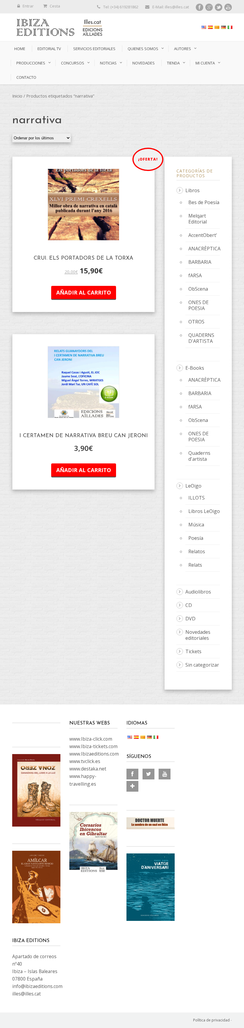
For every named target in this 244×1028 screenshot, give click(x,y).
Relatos (196, 551)
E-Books (194, 368)
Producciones (30, 63)
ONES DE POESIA (198, 305)
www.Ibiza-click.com (90, 739)
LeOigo (193, 486)
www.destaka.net (87, 768)
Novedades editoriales (197, 635)
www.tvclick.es (84, 761)
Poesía (195, 538)
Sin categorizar (202, 665)
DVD (190, 618)
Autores (182, 48)
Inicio (17, 96)
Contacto (26, 77)
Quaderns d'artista (199, 456)
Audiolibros (198, 591)
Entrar (28, 6)
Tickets (193, 651)
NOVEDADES (143, 63)
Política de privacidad (211, 1020)
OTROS (196, 321)
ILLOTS (196, 497)
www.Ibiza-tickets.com (93, 746)
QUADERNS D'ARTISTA (201, 338)
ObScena (198, 289)
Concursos (72, 63)
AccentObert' (202, 235)
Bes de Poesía (203, 202)
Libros (192, 190)
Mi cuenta (205, 63)
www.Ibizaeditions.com (94, 753)
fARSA (195, 275)
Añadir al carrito (83, 292)
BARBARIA (199, 262)
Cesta (55, 6)
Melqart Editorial (197, 218)
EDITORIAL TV (49, 48)
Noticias (108, 63)
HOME (19, 48)
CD (188, 605)
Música (196, 524)
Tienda (173, 63)
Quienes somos (143, 48)
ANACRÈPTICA (204, 248)
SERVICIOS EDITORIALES (94, 48)
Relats (195, 565)
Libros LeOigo (204, 511)
